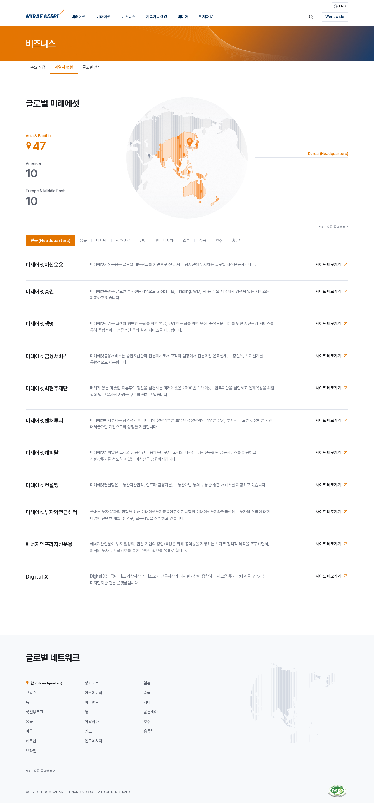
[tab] (46, 143)
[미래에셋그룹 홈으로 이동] (45, 15)
